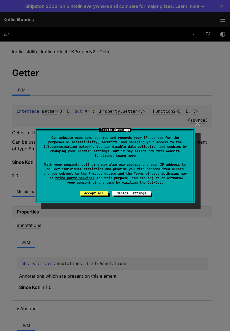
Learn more (126, 155)
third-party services (75, 178)
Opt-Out (154, 182)
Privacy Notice (102, 173)
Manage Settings (131, 193)
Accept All (94, 193)
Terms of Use (145, 173)
